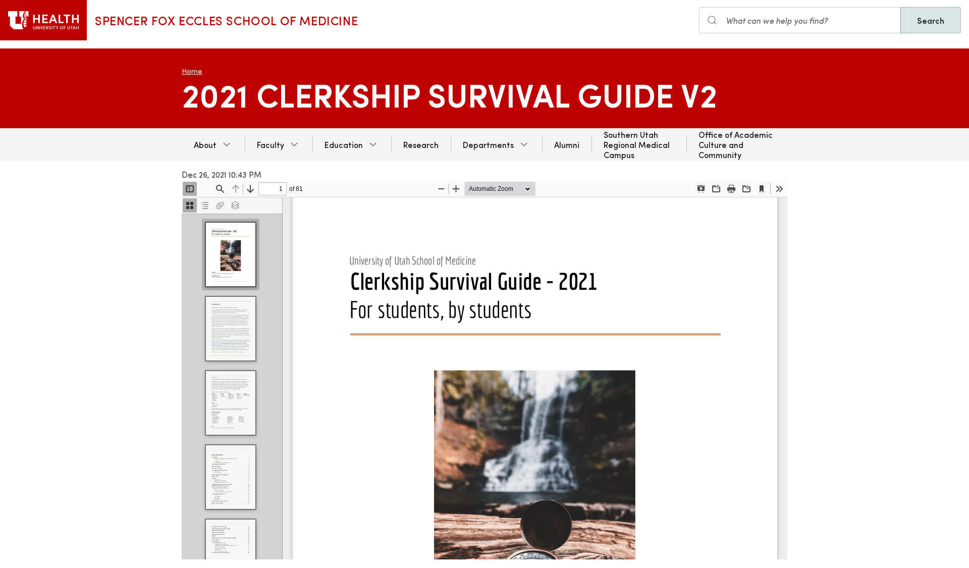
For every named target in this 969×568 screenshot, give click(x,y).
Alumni (566, 144)
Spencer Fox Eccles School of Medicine (226, 20)
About (205, 144)
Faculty (270, 144)
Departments (488, 144)
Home (192, 71)
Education (344, 144)
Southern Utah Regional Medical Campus (637, 144)
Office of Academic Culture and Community (735, 144)
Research (421, 144)
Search (930, 20)
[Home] (43, 20)
